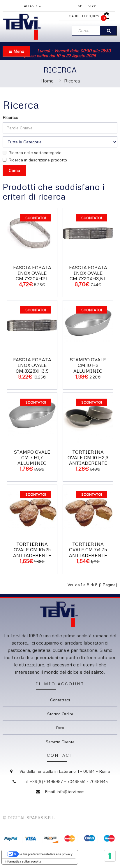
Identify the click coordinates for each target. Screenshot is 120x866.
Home (47, 81)
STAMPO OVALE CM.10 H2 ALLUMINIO (88, 365)
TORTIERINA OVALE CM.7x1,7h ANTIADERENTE (88, 549)
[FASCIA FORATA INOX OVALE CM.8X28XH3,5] (32, 325)
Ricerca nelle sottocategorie (34, 152)
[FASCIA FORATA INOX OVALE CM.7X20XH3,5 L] (88, 232)
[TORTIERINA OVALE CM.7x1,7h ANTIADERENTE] (88, 509)
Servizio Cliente (60, 741)
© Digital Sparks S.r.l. (29, 817)
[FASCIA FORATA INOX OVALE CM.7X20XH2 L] (32, 232)
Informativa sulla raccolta (23, 861)
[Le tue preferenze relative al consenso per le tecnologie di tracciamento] (109, 855)
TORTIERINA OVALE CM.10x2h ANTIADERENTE (32, 549)
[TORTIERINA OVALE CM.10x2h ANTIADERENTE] (32, 509)
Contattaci (60, 699)
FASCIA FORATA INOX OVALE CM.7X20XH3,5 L (88, 273)
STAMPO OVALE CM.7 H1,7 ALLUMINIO (32, 457)
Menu (18, 51)
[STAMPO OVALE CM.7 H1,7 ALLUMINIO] (32, 417)
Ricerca (72, 81)
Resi (60, 727)
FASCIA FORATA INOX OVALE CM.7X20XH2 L (32, 273)
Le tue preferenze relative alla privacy (46, 854)
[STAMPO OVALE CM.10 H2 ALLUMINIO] (88, 325)
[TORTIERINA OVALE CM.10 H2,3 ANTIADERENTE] (88, 417)
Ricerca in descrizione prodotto (37, 159)
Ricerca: (10, 117)
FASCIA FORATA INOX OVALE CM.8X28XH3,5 (32, 365)
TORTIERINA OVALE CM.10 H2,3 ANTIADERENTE (88, 457)
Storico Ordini (60, 713)
